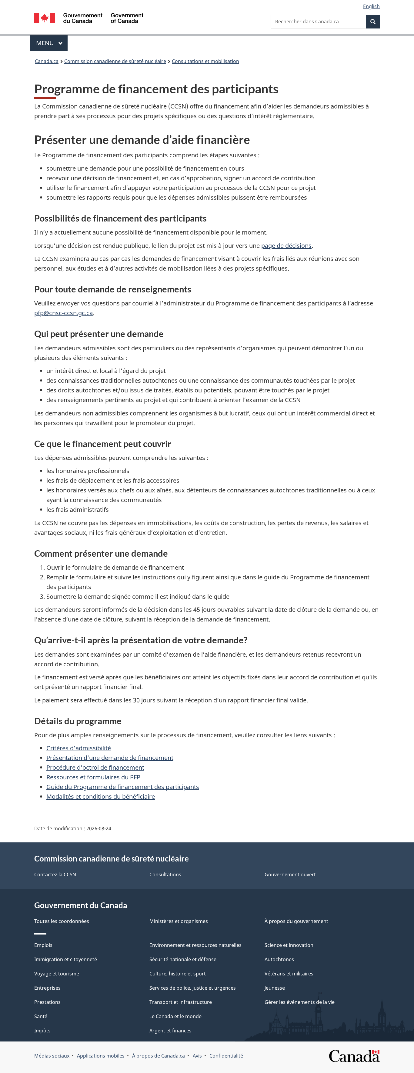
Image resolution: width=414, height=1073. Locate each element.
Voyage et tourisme (56, 973)
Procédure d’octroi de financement (95, 767)
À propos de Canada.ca (158, 1055)
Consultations (165, 874)
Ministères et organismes (178, 921)
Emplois (43, 945)
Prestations (47, 1002)
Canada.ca (46, 61)
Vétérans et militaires (289, 973)
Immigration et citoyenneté (65, 959)
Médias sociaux (51, 1055)
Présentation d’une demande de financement (109, 758)
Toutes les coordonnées (61, 921)
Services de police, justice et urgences (192, 988)
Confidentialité (226, 1055)
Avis (197, 1055)
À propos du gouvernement (296, 921)
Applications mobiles (101, 1055)
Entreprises (47, 988)
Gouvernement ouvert (290, 874)
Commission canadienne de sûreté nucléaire (115, 61)
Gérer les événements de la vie (300, 1002)
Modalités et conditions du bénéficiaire (100, 796)
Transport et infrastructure (180, 1002)
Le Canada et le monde (175, 1016)
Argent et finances (170, 1030)
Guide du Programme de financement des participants (122, 787)
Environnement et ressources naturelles (195, 945)
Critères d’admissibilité (78, 748)
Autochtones (279, 959)
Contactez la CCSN (55, 874)
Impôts (42, 1030)
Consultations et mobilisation (205, 61)
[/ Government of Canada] (88, 19)
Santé (40, 1016)
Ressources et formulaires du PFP (93, 777)
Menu (52, 43)
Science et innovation (289, 945)
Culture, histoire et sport (177, 973)
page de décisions (286, 246)
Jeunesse (275, 988)
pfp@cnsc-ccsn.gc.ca (63, 313)
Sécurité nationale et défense (182, 959)
